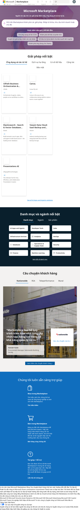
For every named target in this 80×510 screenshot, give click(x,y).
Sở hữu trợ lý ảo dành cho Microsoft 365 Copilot (55, 39)
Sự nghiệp (15, 500)
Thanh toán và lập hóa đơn (54, 489)
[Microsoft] (8, 2)
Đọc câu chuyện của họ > (62, 341)
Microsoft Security (15, 498)
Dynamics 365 (31, 498)
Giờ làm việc (51, 487)
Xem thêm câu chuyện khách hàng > (40, 363)
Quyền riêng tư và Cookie (61, 507)
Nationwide (22, 281)
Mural (60, 281)
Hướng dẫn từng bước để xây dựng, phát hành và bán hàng (51, 491)
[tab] (16, 62)
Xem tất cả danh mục (40, 259)
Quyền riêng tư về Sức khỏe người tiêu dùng (15, 507)
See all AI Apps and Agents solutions (40, 200)
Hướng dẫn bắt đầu (62, 487)
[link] (14, 93)
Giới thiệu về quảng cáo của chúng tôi (26, 509)
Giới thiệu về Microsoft (27, 500)
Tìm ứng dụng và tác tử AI (27, 35)
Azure (24, 498)
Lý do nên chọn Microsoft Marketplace (13, 487)
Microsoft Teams (5, 500)
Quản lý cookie (45, 509)
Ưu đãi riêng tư (9, 489)
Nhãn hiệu (9, 509)
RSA (33, 281)
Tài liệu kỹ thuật (25, 491)
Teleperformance (46, 281)
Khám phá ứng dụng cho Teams (40, 43)
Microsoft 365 (41, 498)
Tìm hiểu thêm (33, 405)
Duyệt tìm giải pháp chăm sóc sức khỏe (21, 39)
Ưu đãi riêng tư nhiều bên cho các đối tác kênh (16, 496)
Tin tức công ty (40, 500)
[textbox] (40, 23)
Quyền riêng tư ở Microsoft (55, 500)
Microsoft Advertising (53, 498)
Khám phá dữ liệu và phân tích (51, 35)
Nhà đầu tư (69, 500)
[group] (4, 92)
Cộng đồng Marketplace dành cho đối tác (27, 494)
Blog (28, 487)
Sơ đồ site (34, 507)
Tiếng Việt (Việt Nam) (7, 502)
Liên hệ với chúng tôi (35, 478)
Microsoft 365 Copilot (68, 498)
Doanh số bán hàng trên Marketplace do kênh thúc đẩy (61, 494)
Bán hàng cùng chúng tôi (37, 442)
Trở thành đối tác (69, 489)
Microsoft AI (4, 498)
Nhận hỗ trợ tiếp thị (13, 491)
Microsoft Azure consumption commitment (30, 489)
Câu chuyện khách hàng (38, 487)
